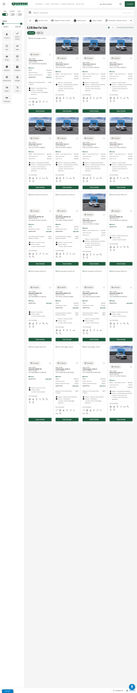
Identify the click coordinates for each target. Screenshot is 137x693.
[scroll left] (30, 20)
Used (19, 11)
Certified (12, 11)
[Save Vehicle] (50, 54)
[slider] (3, 24)
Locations (47, 4)
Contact (130, 4)
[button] (4, 4)
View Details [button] (40, 111)
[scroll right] (131, 20)
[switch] (5, 13)
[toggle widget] (132, 687)
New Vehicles (38, 4)
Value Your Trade (80, 4)
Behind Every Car (55, 4)
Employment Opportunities (67, 4)
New (5, 11)
